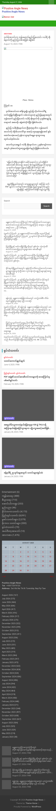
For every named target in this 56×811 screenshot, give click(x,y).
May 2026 (6, 606)
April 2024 (6, 694)
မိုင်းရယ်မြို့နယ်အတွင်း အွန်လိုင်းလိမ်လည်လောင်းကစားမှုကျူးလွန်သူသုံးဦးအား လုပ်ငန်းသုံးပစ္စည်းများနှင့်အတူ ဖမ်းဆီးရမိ (29, 271)
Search (7, 201)
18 (35, 561)
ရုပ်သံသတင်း (11, 350)
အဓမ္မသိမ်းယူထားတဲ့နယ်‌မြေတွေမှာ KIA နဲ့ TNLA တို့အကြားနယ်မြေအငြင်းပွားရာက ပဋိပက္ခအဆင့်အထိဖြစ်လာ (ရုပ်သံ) (28, 428)
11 (35, 557)
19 (43, 561)
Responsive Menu (51, 2)
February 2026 (8, 616)
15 (13, 561)
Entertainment (9, 492)
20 (50, 561)
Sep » (52, 576)
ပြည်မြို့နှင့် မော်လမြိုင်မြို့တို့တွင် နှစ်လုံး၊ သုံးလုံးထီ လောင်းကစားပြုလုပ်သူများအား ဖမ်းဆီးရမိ (33, 761)
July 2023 (6, 726)
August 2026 (7, 595)
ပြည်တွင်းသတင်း (9, 373)
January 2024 (7, 705)
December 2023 (8, 708)
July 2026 (6, 598)
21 (6, 566)
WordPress (36, 806)
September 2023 (9, 719)
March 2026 (7, 613)
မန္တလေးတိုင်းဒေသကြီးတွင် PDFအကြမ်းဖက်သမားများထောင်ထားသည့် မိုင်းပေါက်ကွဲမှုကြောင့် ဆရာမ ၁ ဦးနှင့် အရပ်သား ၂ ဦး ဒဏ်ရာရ (28, 225)
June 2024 (6, 687)
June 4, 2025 (9, 365)
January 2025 (7, 662)
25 (35, 566)
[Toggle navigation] (5, 23)
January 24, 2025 (11, 476)
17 (28, 561)
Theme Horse (31, 803)
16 (20, 561)
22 (13, 566)
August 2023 (7, 722)
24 (28, 566)
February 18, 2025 (11, 384)
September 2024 (9, 676)
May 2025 (6, 648)
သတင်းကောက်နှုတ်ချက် (14, 361)
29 (13, 570)
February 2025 (8, 659)
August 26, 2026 (19, 787)
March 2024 (7, 698)
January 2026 (7, 620)
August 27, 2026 (19, 753)
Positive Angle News (13, 12)
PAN (20, 44)
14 (6, 561)
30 (20, 570)
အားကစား (8, 34)
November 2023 (8, 712)
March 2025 (7, 655)
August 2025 (7, 637)
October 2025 (8, 630)
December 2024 (8, 666)
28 (6, 570)
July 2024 (6, 684)
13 (50, 557)
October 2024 (8, 673)
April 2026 (6, 609)
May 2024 (6, 691)
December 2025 (8, 623)
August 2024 (7, 680)
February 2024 (8, 701)
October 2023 (8, 715)
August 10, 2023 (10, 44)
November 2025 (8, 627)
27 (50, 566)
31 (28, 570)
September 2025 (9, 634)
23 (20, 566)
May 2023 (6, 733)
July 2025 (6, 641)
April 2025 (6, 652)
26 (43, 566)
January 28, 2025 (11, 432)
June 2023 (6, 730)
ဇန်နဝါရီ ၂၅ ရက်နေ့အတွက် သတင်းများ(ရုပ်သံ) (23, 473)
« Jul (3, 576)
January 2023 (7, 737)
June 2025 (6, 645)
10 (28, 557)
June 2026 (6, 602)
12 (43, 557)
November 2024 (8, 669)
